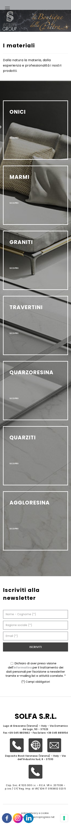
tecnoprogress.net (43, 817)
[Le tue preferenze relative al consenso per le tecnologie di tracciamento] (64, 818)
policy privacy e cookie (35, 813)
